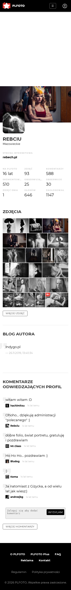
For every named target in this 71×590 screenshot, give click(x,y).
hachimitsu (17, 405)
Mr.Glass (15, 446)
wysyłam (55, 512)
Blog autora (19, 333)
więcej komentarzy (20, 526)
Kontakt (44, 560)
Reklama (27, 560)
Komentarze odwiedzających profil (32, 384)
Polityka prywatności (46, 572)
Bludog (14, 461)
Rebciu (12, 139)
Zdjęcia (12, 211)
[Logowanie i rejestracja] (65, 6)
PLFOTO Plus (40, 554)
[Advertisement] (35, 49)
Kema (14, 476)
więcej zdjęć (15, 313)
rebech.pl (10, 157)
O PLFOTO (17, 554)
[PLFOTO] (13, 6)
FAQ (58, 554)
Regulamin (18, 572)
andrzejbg (16, 496)
